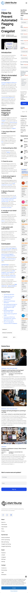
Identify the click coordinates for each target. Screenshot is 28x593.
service (3, 221)
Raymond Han (26, 277)
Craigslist (3, 9)
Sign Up (14, 489)
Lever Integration (10, 272)
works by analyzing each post (7, 97)
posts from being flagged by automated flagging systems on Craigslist (8, 256)
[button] (26, 576)
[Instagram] (7, 515)
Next (14, 337)
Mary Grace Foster (26, 296)
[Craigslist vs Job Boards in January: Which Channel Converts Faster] (14, 435)
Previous (5, 337)
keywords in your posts (6, 207)
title (2, 142)
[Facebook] (3, 515)
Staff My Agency (26, 315)
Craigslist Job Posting (7, 332)
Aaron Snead (26, 239)
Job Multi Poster (5, 264)
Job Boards (23, 125)
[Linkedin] (11, 515)
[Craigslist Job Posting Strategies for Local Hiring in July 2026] (14, 397)
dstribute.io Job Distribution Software (11, 36)
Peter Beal (26, 183)
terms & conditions (23, 96)
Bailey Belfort (26, 220)
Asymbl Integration (5, 274)
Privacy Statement (14, 590)
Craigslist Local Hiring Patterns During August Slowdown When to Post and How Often (12, 371)
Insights (22, 124)
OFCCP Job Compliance (12, 368)
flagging (8, 152)
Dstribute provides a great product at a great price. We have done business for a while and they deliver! (24, 325)
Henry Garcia (26, 202)
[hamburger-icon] (26, 3)
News (22, 127)
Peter (26, 258)
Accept (14, 588)
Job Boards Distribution (10, 277)
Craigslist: (13, 128)
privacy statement (23, 99)
